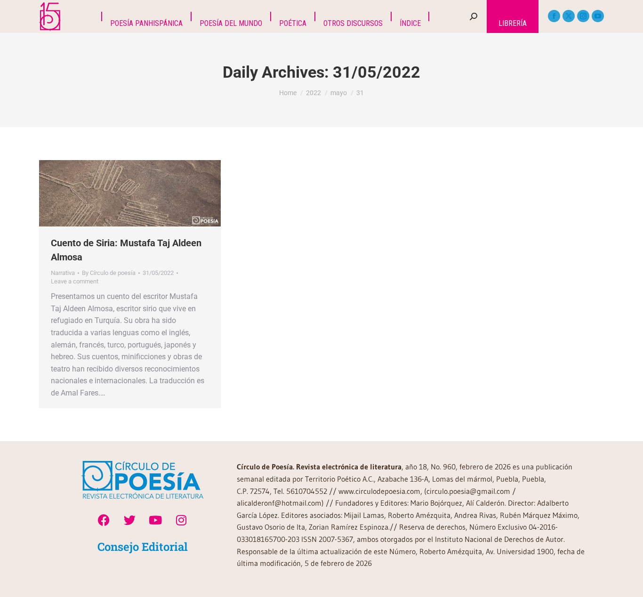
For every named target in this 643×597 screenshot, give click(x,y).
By (109, 272)
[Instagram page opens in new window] (583, 16)
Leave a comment (74, 281)
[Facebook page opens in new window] (554, 16)
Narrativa (63, 272)
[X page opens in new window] (569, 16)
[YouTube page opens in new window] (598, 16)
